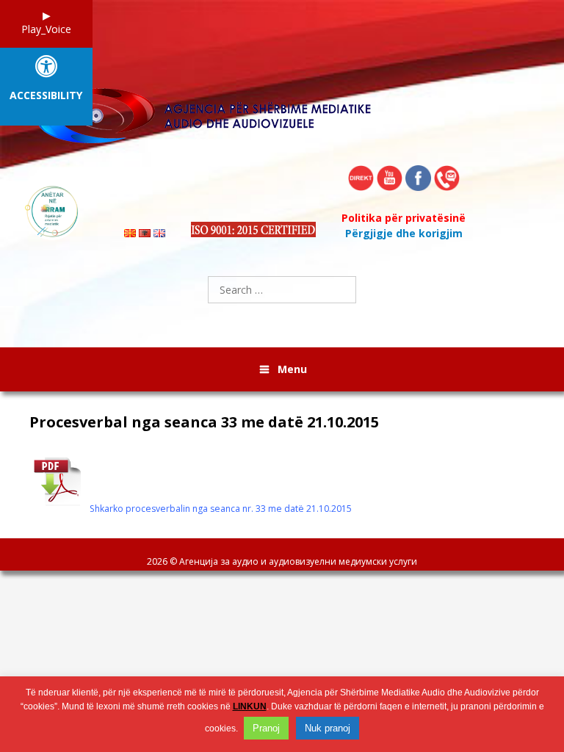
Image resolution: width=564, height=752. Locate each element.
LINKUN (250, 706)
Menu (292, 369)
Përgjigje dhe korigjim (404, 233)
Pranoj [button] (266, 728)
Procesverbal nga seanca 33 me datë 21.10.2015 (204, 422)
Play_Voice (46, 29)
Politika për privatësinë (403, 218)
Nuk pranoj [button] (327, 728)
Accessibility (46, 96)
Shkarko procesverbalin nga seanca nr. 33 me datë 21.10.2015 (221, 508)
